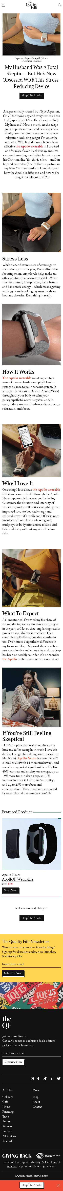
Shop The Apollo (31, 918)
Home (6, 1107)
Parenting (8, 1111)
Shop (35, 1097)
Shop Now (10, 890)
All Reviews (9, 1136)
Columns (7, 1097)
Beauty (6, 1121)
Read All (7, 1141)
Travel (5, 1116)
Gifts (5, 1102)
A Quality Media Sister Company (31, 1176)
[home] (31, 5)
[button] (60, 5)
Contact (37, 1107)
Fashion (6, 1131)
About (36, 1102)
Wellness (7, 1126)
